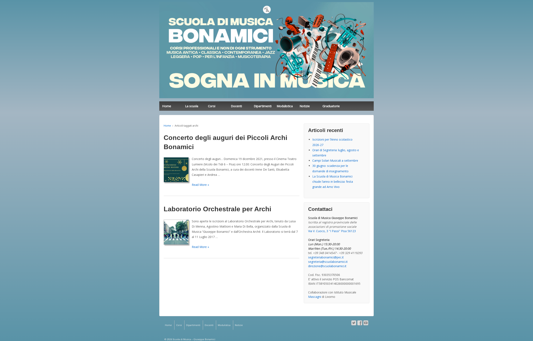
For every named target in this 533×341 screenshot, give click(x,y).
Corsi (211, 106)
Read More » (200, 185)
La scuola (191, 106)
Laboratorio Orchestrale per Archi (217, 209)
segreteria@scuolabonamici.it (328, 262)
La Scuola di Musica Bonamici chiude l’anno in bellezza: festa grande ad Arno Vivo (332, 181)
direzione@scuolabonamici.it (327, 266)
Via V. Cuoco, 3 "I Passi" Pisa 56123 (332, 231)
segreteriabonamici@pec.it (326, 257)
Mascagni (314, 297)
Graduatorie (331, 106)
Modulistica (285, 106)
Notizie (305, 106)
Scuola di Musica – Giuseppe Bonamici (193, 339)
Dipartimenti (262, 106)
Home (166, 106)
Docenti (236, 106)
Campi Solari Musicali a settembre (335, 160)
